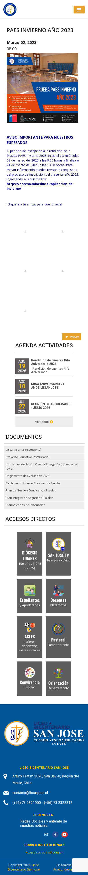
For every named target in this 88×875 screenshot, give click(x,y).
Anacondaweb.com (67, 869)
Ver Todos (42, 421)
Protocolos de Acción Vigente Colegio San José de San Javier (42, 466)
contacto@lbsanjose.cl (30, 793)
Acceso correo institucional (44, 852)
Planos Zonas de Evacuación (25, 505)
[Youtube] (64, 835)
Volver (74, 337)
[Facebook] (55, 835)
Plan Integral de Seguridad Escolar (29, 498)
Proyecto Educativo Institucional (27, 457)
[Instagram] (46, 835)
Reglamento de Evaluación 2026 (27, 476)
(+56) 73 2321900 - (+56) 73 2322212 (42, 803)
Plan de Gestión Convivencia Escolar (31, 490)
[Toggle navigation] (79, 9)
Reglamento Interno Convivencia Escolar (33, 483)
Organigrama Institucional (23, 449)
